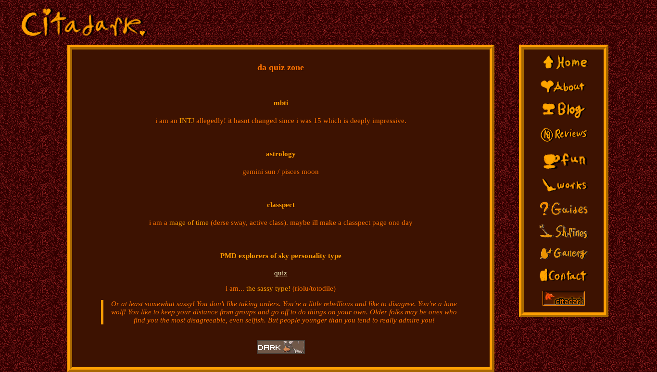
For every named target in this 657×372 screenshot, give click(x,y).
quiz (280, 273)
